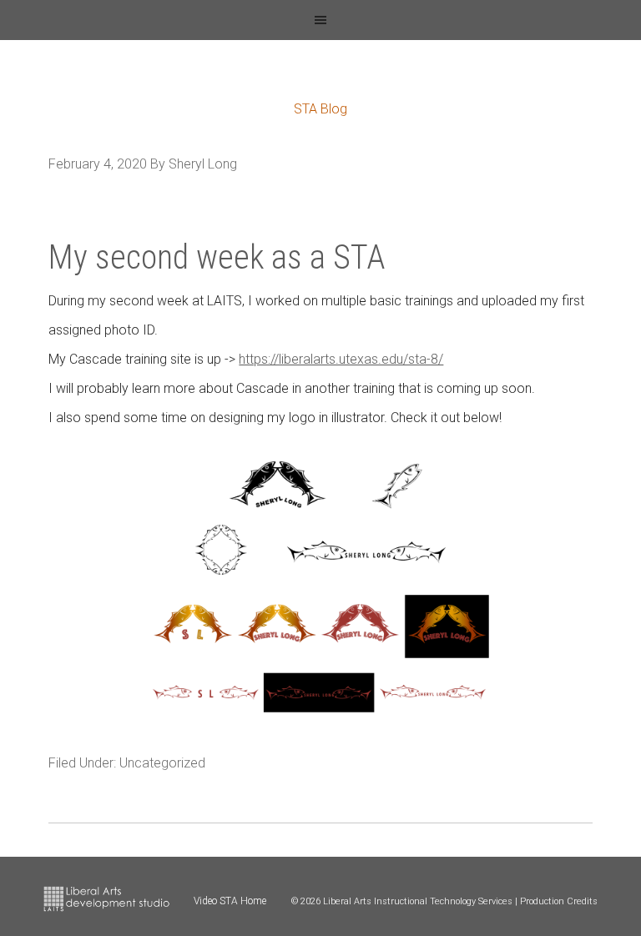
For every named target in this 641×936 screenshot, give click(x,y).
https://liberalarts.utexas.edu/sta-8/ (341, 359)
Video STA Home (230, 901)
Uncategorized (162, 763)
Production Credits (559, 901)
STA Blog (320, 109)
